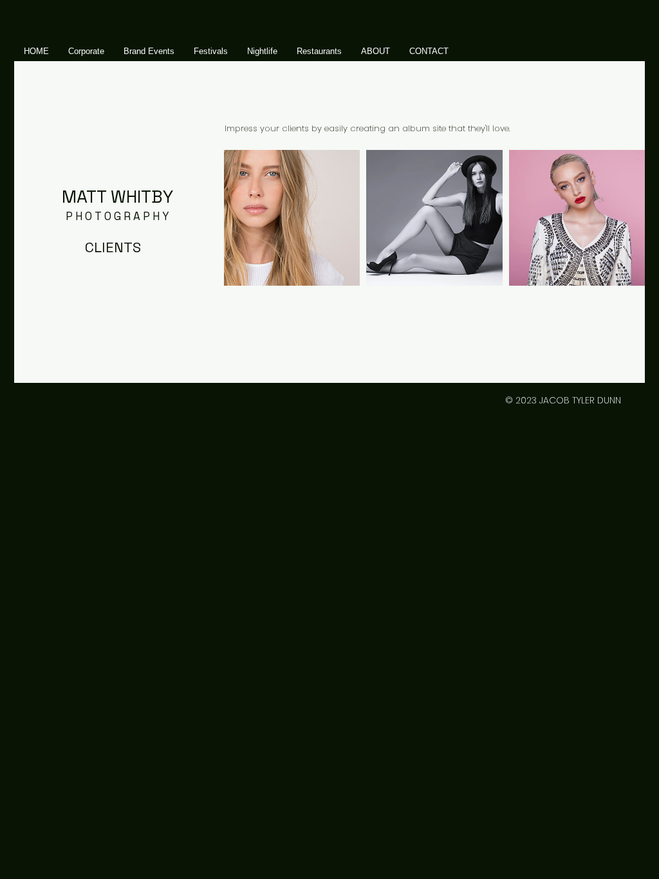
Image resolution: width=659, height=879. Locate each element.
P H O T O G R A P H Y (117, 216)
